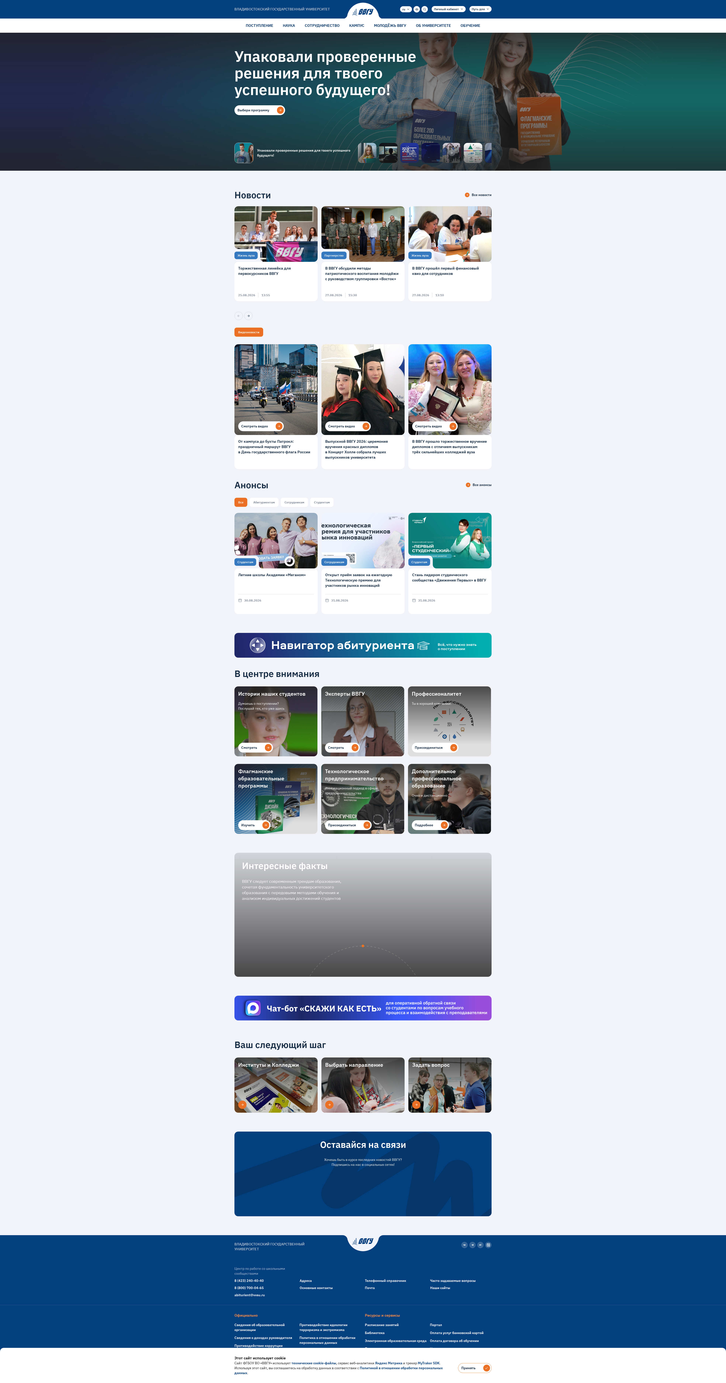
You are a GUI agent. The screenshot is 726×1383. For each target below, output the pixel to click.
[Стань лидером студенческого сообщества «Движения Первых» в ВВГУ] (450, 563)
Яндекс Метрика (388, 1363)
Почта (370, 1288)
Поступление (259, 25)
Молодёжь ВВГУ (390, 25)
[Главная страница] (363, 12)
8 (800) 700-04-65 (249, 1288)
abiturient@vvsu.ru (249, 1295)
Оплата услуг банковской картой (457, 1333)
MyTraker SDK (429, 1363)
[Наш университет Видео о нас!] (451, 153)
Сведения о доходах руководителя (263, 1338)
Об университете (433, 25)
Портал (436, 1325)
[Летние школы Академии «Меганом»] (276, 563)
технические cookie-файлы (314, 1363)
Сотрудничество (322, 25)
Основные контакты (316, 1288)
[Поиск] (424, 9)
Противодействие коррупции (258, 1345)
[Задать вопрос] (416, 1105)
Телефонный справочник (385, 1280)
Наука (289, 25)
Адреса (306, 1280)
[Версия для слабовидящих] (416, 9)
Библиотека (375, 1333)
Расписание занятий (382, 1325)
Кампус (356, 25)
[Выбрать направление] (329, 1105)
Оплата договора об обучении (454, 1341)
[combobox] (406, 9)
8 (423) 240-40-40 (249, 1280)
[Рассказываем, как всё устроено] (367, 153)
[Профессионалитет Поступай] (473, 153)
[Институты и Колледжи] (242, 1105)
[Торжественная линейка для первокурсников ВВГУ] (276, 253)
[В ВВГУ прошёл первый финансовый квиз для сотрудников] (450, 253)
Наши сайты (440, 1288)
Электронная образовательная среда (396, 1341)
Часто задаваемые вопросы (453, 1280)
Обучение (470, 25)
